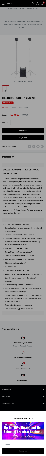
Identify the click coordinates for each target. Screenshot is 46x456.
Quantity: (5, 122)
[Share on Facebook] (29, 146)
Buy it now (23, 137)
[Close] (43, 414)
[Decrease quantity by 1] (12, 122)
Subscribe (23, 451)
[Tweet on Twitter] (38, 146)
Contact (23, 9)
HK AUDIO (5, 107)
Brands (14, 9)
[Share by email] (42, 146)
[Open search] (33, 3)
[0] (42, 3)
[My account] (37, 3)
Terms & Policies (32, 9)
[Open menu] (3, 4)
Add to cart (23, 130)
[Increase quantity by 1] (24, 122)
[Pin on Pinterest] (33, 146)
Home (10, 9)
